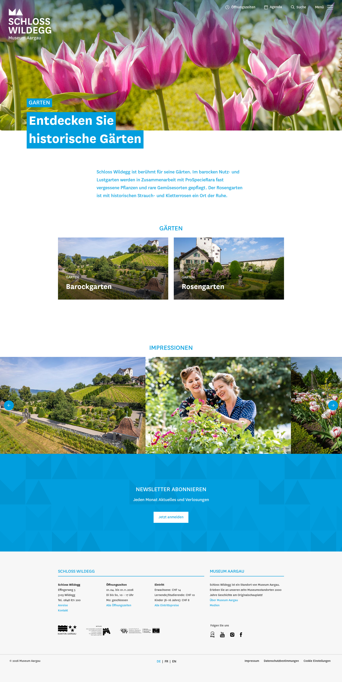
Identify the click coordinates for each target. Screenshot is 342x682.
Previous (9, 405)
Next (333, 405)
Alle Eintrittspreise (167, 605)
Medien (214, 605)
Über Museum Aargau (224, 600)
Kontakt (63, 610)
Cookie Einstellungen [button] (317, 661)
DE (159, 661)
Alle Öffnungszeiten (118, 605)
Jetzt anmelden (171, 517)
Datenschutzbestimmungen (281, 661)
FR (166, 661)
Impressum (252, 661)
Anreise (63, 605)
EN (174, 661)
